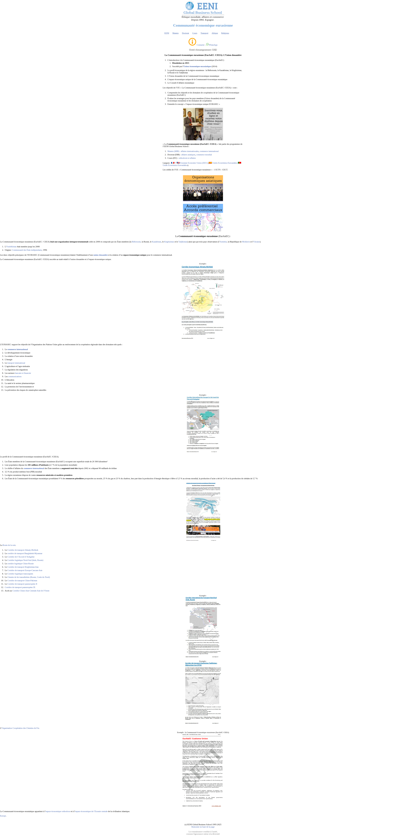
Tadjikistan (182, 242)
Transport (204, 33)
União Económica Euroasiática (175, 165)
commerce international (209, 151)
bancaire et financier (23, 373)
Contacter (200, 45)
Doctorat (185, 33)
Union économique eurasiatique (197, 66)
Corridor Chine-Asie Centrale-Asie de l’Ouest (30, 591)
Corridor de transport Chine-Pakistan (22, 580)
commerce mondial (204, 155)
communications (14, 376)
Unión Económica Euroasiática (224, 163)
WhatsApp (213, 45)
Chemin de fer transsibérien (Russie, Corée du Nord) (28, 577)
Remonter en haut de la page (203, 827)
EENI (166, 33)
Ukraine (256, 242)
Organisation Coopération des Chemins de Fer (20, 728)
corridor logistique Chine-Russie (20, 563)
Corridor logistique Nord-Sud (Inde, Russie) (25, 560)
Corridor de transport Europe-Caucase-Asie (24, 570)
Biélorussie (136, 242)
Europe (3, 816)
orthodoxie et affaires (187, 158)
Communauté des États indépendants (27, 250)
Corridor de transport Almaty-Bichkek (22, 550)
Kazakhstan (156, 242)
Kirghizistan (169, 242)
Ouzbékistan (11, 246)
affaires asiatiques (188, 155)
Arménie (223, 242)
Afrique (215, 33)
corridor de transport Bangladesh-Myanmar (24, 553)
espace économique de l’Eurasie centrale (91, 811)
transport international (16, 363)
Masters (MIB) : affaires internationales (183, 151)
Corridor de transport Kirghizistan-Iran (23, 567)
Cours (194, 33)
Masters (175, 33)
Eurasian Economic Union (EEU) (194, 163)
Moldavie (246, 242)
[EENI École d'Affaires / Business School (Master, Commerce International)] (203, 21)
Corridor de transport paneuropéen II (22, 584)
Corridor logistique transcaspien (20, 574)
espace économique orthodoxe (58, 811)
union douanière (100, 255)
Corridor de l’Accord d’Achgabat (20, 557)
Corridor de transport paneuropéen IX (20, 587)
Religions (225, 33)
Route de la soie (9, 545)
